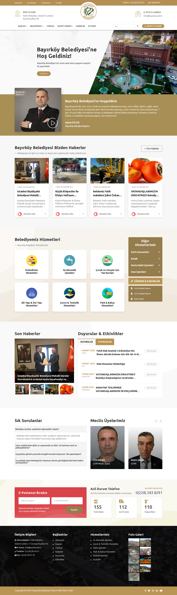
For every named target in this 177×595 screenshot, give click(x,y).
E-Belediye (44, 73)
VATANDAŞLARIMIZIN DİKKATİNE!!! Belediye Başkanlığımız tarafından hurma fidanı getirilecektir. (145, 193)
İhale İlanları (139, 299)
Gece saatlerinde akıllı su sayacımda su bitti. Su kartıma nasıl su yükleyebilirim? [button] (46, 446)
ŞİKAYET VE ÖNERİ (154, 26)
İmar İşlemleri (138, 272)
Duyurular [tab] (86, 342)
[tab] (50, 429)
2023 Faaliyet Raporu (142, 294)
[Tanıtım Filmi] (53, 123)
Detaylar (32, 277)
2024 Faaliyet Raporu (142, 288)
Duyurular (31, 3)
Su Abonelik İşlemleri (102, 540)
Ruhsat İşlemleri (100, 555)
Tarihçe (58, 548)
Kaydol (74, 510)
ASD (71, 590)
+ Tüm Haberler (151, 148)
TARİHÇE (50, 26)
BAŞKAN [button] (22, 26)
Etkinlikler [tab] (105, 342)
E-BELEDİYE (155, 3)
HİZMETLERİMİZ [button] (64, 26)
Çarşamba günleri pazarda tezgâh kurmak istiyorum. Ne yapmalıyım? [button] (48, 454)
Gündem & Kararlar (146, 281)
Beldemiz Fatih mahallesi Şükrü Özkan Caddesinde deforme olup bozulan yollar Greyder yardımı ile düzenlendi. (106, 193)
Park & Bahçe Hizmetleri (104, 552)
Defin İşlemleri (99, 548)
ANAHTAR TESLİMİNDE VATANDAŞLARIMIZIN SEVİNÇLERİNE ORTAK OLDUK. (116, 389)
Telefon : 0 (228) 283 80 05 (133, 3)
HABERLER (80, 26)
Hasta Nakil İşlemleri (142, 265)
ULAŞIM (96, 559)
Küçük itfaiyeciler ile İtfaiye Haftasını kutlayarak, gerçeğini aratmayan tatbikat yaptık (67, 193)
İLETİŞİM (92, 26)
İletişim (59, 3)
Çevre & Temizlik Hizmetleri (106, 544)
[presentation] (156, 421)
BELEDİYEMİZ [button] (36, 26)
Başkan (58, 544)
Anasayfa (18, 3)
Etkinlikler (46, 3)
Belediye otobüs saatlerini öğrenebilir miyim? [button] (37, 429)
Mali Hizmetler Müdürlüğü (111, 364)
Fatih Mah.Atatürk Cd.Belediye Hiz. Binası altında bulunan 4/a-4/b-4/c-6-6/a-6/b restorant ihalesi (119, 352)
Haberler (59, 552)
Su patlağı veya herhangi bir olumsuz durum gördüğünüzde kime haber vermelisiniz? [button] (49, 461)
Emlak (134, 258)
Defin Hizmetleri (140, 252)
